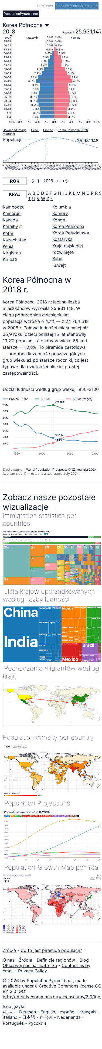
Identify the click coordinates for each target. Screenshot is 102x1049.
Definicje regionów (56, 960)
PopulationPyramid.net (21, 14)
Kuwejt (59, 265)
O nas (8, 960)
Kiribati (10, 259)
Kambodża (14, 207)
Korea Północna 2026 (73, 130)
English (47, 1011)
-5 (31, 181)
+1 (58, 181)
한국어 (46, 1017)
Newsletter (45, 6)
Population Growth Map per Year (52, 867)
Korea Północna (68, 226)
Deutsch (27, 1011)
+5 (65, 181)
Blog (84, 960)
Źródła (9, 950)
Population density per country (48, 737)
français (88, 1011)
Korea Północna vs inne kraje (77, 6)
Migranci (9, 134)
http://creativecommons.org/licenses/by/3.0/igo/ (52, 996)
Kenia (8, 246)
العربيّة (9, 1011)
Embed (48, 130)
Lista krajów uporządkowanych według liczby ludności (49, 595)
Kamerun (12, 213)
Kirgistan (12, 252)
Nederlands (68, 1017)
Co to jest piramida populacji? (51, 950)
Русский (37, 1023)
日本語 (28, 1017)
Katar (8, 233)
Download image (14, 130)
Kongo (58, 220)
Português (13, 1023)
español (68, 1011)
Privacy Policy (32, 970)
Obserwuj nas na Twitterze (30, 965)
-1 (37, 181)
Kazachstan (14, 239)
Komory (60, 213)
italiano (10, 1017)
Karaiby (10, 226)
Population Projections (37, 803)
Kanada (10, 220)
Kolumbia (61, 207)
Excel (35, 130)
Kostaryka (62, 239)
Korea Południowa (70, 232)
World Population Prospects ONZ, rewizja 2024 (61, 469)
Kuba (57, 258)
